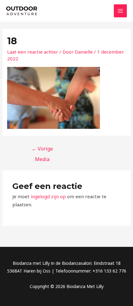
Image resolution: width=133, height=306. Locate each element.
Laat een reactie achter (32, 52)
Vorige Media (42, 150)
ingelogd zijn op (48, 196)
